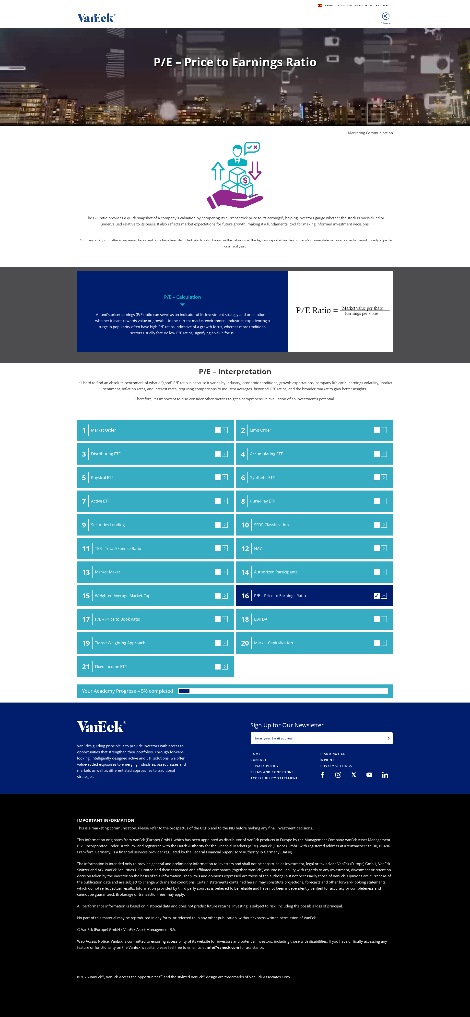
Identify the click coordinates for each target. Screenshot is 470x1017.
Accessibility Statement (274, 778)
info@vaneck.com (223, 947)
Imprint (327, 760)
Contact (258, 760)
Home (255, 754)
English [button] (382, 5)
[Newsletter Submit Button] (389, 738)
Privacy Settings (336, 766)
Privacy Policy (264, 766)
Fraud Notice (332, 754)
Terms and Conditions (272, 772)
